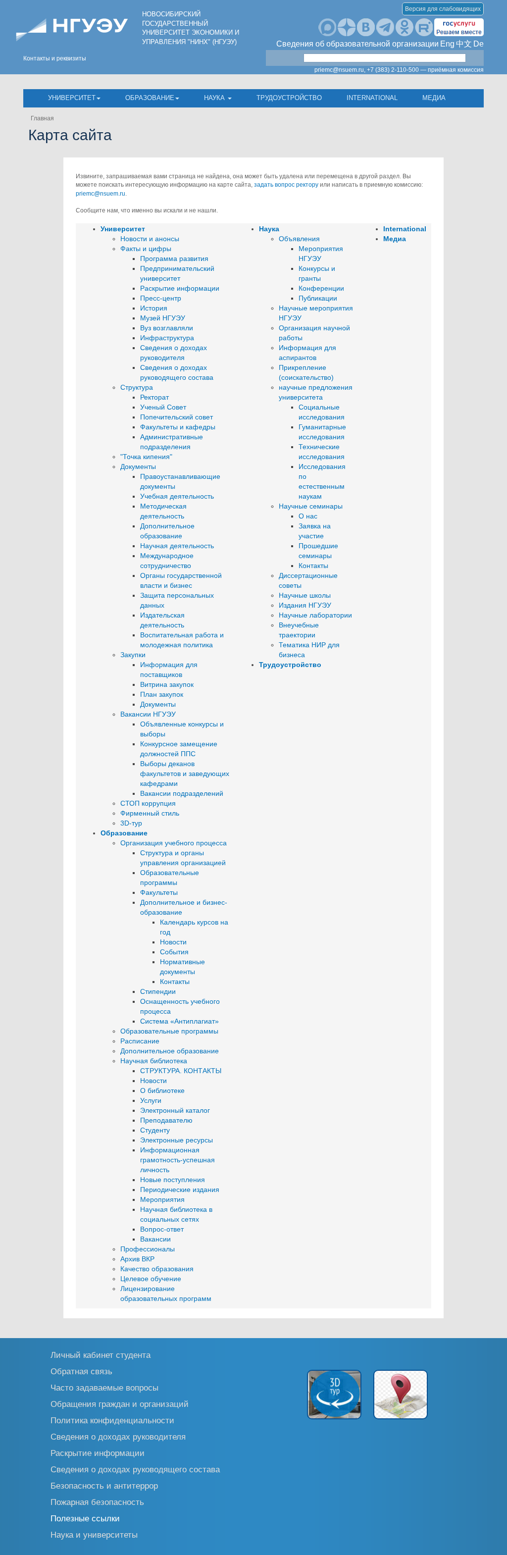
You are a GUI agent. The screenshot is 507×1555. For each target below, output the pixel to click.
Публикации (318, 298)
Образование (149, 98)
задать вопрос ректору (286, 184)
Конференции (321, 288)
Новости (173, 942)
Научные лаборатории (315, 615)
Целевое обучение (150, 1279)
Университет (72, 98)
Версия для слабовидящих (443, 8)
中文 (464, 44)
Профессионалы (147, 1249)
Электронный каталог (175, 1110)
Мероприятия (162, 1199)
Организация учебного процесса (173, 843)
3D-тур (131, 823)
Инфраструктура (167, 338)
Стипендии (158, 991)
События (174, 952)
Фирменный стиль (149, 813)
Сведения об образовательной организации (357, 44)
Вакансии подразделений (181, 793)
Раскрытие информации (179, 288)
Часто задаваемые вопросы (104, 1387)
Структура (136, 387)
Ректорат (154, 397)
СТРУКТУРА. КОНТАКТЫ (180, 1071)
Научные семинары (311, 506)
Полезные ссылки (85, 1518)
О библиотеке (162, 1090)
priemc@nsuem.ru (100, 193)
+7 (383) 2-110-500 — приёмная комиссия (425, 69)
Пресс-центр (160, 298)
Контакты (175, 981)
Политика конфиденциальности (112, 1420)
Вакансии (155, 1239)
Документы (138, 466)
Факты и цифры (145, 249)
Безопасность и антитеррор (104, 1485)
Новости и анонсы (149, 239)
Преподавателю (166, 1120)
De (478, 44)
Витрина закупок (167, 684)
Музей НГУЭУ (162, 318)
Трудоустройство (289, 98)
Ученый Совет (163, 407)
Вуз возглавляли (166, 328)
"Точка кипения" (146, 457)
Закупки (133, 655)
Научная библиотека (153, 1061)
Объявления (299, 239)
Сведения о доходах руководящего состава (135, 1469)
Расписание (139, 1041)
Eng (447, 44)
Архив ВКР (137, 1259)
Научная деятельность (177, 546)
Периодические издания (179, 1189)
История (153, 308)
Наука (215, 98)
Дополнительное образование (169, 1051)
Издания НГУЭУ (305, 605)
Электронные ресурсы (176, 1140)
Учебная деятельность (177, 496)
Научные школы (305, 595)
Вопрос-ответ (162, 1229)
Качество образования (157, 1269)
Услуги (150, 1100)
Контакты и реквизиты (54, 58)
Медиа (434, 98)
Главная (42, 118)
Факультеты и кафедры (177, 427)
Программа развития (174, 258)
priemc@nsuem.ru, (339, 69)
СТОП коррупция (148, 803)
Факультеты (159, 892)
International (372, 98)
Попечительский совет (176, 417)
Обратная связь (81, 1371)
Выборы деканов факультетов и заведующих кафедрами (184, 773)
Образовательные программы (169, 1031)
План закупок (161, 694)
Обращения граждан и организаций (120, 1403)
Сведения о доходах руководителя (118, 1436)
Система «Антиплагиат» (179, 1021)
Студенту (155, 1130)
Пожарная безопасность (97, 1501)
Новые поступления (172, 1180)
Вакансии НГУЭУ (148, 714)
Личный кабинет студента (101, 1354)
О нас (308, 516)
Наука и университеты (94, 1534)
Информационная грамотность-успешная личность (177, 1160)
